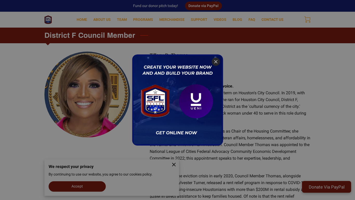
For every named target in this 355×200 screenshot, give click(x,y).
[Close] (216, 62)
